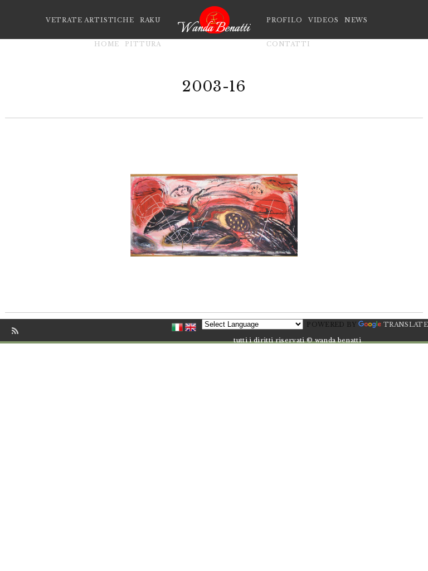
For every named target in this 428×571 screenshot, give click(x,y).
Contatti (288, 44)
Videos (323, 20)
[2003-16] (214, 215)
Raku (150, 20)
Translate (405, 324)
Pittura (143, 44)
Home (106, 44)
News (356, 20)
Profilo (284, 20)
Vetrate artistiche (90, 20)
